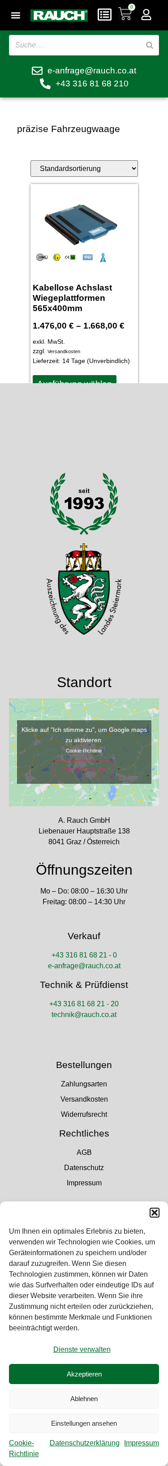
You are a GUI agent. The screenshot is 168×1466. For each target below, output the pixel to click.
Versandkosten (63, 351)
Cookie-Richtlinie (84, 750)
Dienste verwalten (82, 1349)
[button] (154, 1212)
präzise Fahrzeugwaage (68, 129)
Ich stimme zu (84, 770)
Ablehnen (84, 1398)
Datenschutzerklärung (85, 1443)
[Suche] (150, 45)
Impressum (141, 1443)
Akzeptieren (84, 1374)
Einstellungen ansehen (84, 1423)
